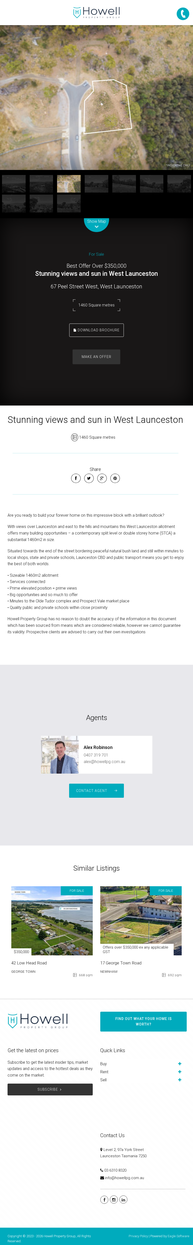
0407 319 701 (96, 755)
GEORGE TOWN (23, 971)
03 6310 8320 (115, 1170)
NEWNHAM (108, 971)
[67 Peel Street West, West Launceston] (96, 97)
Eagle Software (178, 1236)
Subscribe (48, 1089)
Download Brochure (98, 330)
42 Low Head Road (29, 962)
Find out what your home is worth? (143, 1021)
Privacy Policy (138, 1236)
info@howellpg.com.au (124, 1178)
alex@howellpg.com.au (104, 761)
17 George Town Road (120, 962)
